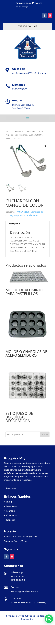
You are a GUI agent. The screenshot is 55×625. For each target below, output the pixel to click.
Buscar (44, 434)
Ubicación (18, 68)
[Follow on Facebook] (44, 15)
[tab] (27, 223)
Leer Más (11, 488)
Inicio (8, 131)
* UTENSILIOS (17, 131)
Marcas (10, 511)
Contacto (11, 515)
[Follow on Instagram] (50, 15)
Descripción (14, 223)
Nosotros (11, 506)
